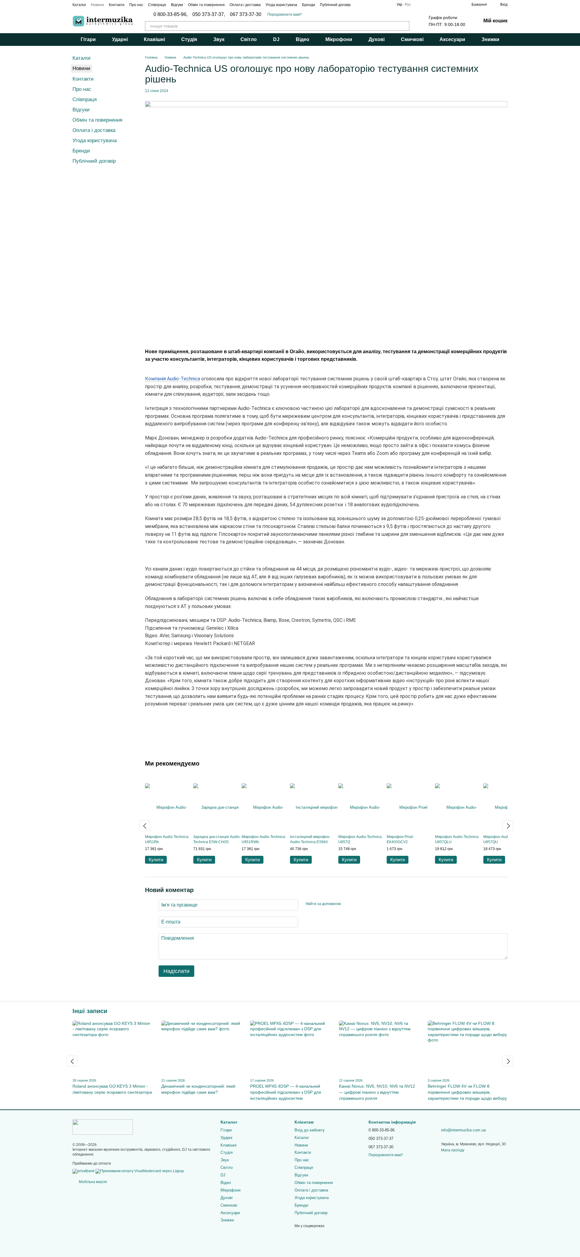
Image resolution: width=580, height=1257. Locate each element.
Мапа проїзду (452, 1150)
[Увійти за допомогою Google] (357, 904)
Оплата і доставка (245, 5)
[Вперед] (507, 825)
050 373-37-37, (208, 14)
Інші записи (89, 1011)
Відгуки (177, 5)
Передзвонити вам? (284, 14)
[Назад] (144, 825)
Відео (302, 39)
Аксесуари (452, 39)
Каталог (79, 5)
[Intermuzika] (102, 1126)
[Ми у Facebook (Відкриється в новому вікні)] (359, 4)
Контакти (116, 5)
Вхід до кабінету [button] (310, 1130)
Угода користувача (281, 5)
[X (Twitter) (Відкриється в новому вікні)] (381, 4)
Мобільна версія (92, 1182)
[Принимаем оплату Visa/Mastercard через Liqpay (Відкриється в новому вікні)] (139, 1171)
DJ (276, 39)
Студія (189, 39)
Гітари (88, 39)
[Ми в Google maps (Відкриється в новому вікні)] (373, 4)
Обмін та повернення (206, 5)
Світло (248, 39)
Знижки (490, 39)
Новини (97, 5)
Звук (218, 39)
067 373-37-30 (245, 14)
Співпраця (157, 5)
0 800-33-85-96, (170, 14)
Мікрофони (338, 39)
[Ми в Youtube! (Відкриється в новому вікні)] (388, 4)
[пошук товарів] (404, 26)
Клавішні (154, 39)
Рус (408, 4)
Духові (377, 39)
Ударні (120, 39)
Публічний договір (335, 5)
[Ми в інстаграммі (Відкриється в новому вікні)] (366, 4)
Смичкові (412, 39)
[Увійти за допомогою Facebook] (347, 904)
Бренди (308, 5)
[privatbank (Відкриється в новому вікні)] (83, 1171)
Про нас (136, 5)
